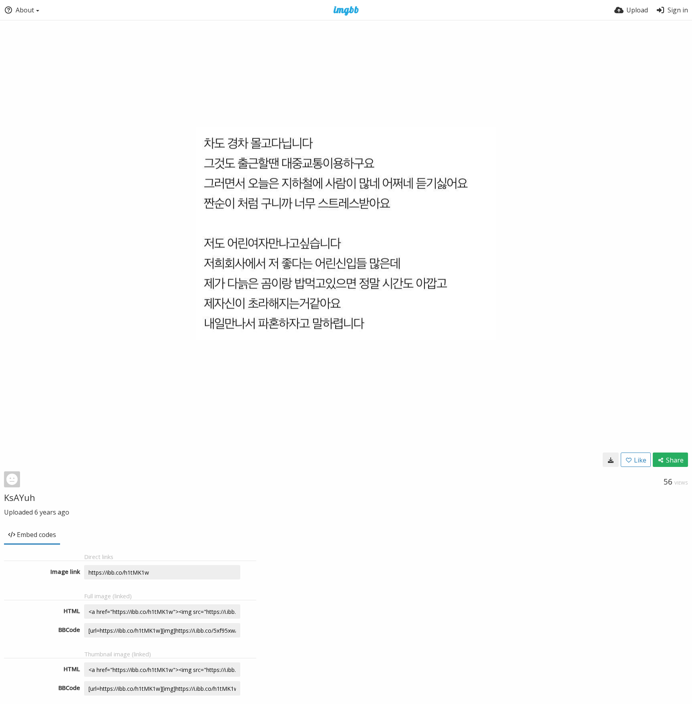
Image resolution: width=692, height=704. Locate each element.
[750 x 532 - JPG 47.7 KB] (611, 460)
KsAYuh (19, 497)
